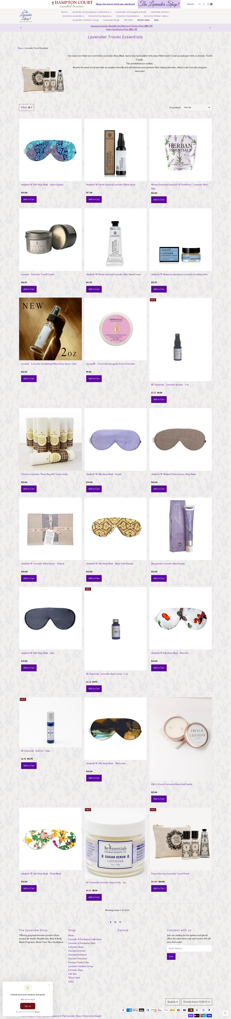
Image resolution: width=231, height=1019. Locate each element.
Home (64, 12)
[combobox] (192, 4)
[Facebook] (110, 922)
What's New (143, 20)
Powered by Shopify (92, 1016)
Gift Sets (128, 20)
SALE (156, 20)
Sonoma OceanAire (127, 16)
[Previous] (21, 27)
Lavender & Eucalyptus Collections (91, 12)
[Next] (210, 27)
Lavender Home (159, 12)
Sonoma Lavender (73, 16)
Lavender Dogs (111, 20)
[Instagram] (115, 922)
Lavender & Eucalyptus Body (131, 12)
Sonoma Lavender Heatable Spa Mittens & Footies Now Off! (116, 26)
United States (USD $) (195, 1001)
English (172, 1001)
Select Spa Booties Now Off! (115, 29)
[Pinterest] (120, 922)
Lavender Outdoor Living (85, 20)
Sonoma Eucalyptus (100, 16)
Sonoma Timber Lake (155, 16)
